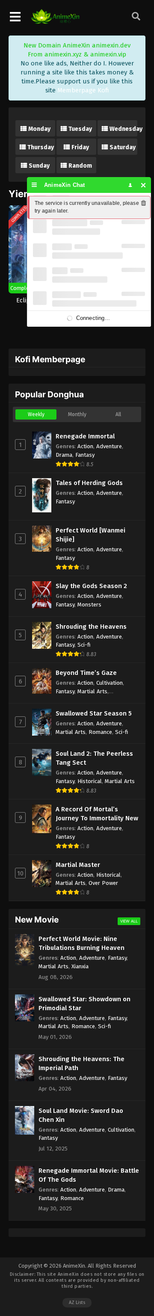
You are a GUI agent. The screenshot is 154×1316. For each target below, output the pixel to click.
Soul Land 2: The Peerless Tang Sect (94, 758)
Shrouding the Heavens (91, 626)
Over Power (103, 883)
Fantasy (85, 455)
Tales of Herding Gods (89, 483)
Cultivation (109, 683)
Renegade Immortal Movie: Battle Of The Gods (88, 1175)
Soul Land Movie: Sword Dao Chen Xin (80, 1115)
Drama (64, 455)
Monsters (89, 604)
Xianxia (80, 966)
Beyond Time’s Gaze (86, 673)
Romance (100, 732)
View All (129, 921)
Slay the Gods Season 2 (91, 586)
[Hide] (143, 185)
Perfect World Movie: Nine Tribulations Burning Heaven (81, 943)
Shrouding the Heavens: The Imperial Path (81, 1063)
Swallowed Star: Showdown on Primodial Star (84, 1003)
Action (85, 446)
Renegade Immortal (85, 436)
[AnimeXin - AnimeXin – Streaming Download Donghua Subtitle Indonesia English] (55, 22)
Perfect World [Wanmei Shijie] (90, 534)
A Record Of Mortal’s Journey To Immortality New (97, 813)
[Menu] (34, 185)
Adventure (109, 446)
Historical (89, 781)
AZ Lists (77, 1302)
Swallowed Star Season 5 (94, 713)
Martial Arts (92, 691)
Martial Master (78, 865)
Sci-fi (84, 645)
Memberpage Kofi (83, 90)
